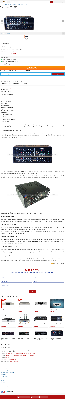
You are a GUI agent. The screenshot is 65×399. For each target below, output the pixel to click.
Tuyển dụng (3, 382)
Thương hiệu (3, 374)
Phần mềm (3, 378)
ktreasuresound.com (5, 387)
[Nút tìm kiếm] (51, 2)
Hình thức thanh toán (5, 370)
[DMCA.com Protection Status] (9, 392)
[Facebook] (2, 391)
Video (2, 384)
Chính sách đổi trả (4, 368)
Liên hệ (2, 380)
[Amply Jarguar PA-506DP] (19, 23)
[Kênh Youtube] (4, 391)
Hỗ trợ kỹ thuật (4, 376)
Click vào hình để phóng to (6, 33)
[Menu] (63, 1)
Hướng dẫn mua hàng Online (6, 365)
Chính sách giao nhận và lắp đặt (7, 372)
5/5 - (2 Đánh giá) (60, 263)
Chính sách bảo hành (5, 366)
